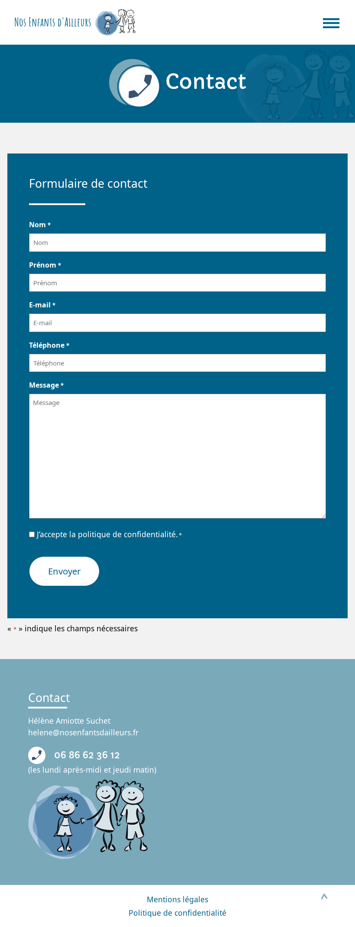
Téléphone (49, 345)
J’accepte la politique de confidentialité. (109, 534)
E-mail (42, 305)
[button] (324, 896)
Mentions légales (177, 899)
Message (46, 385)
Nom (39, 224)
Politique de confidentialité (177, 912)
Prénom (45, 265)
